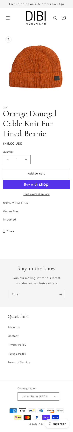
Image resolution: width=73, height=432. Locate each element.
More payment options (37, 194)
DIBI (41, 424)
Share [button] (11, 231)
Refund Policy (17, 353)
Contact (13, 336)
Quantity (8, 151)
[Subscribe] (60, 294)
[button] (8, 18)
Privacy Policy (17, 344)
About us (14, 327)
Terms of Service (19, 362)
